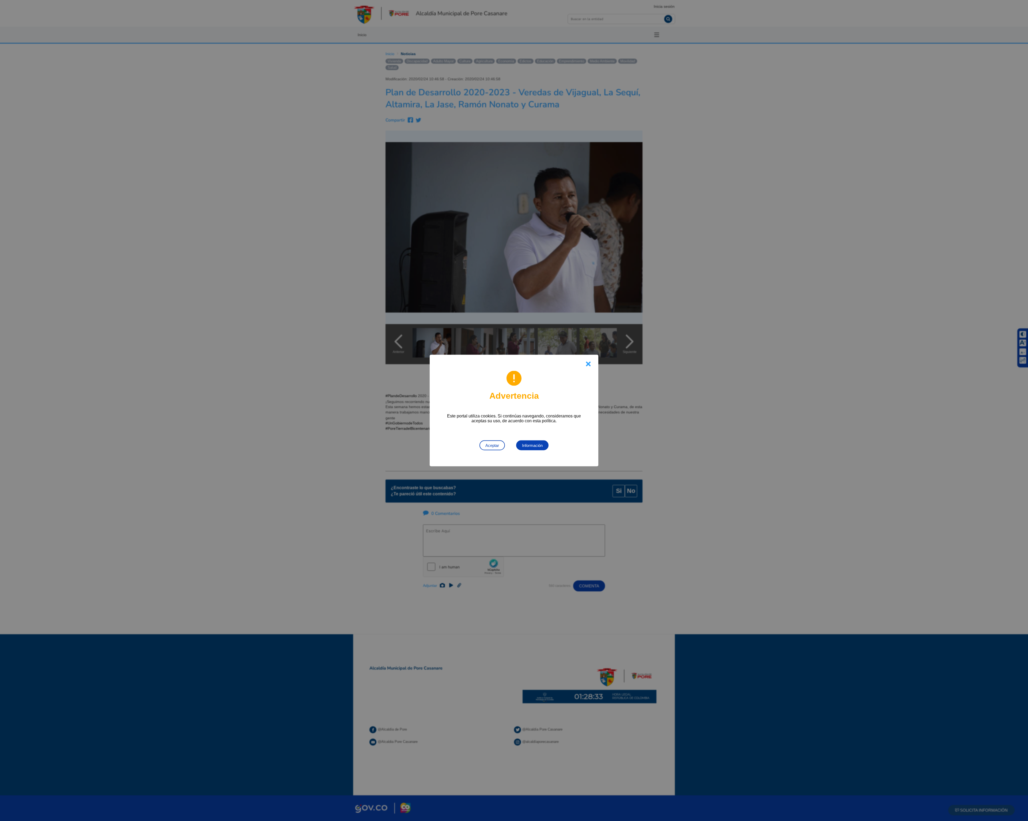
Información (532, 445)
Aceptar (492, 445)
